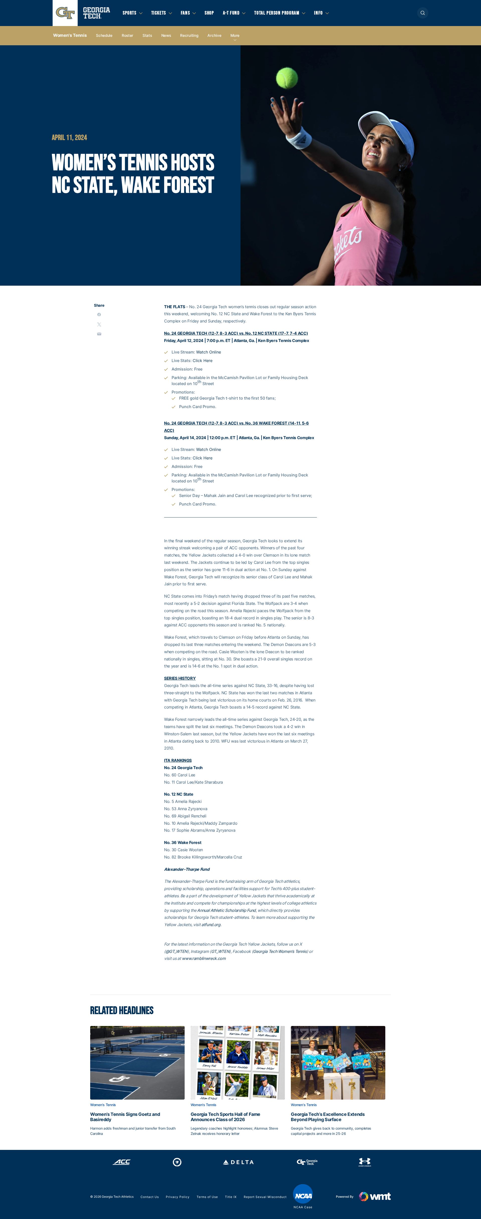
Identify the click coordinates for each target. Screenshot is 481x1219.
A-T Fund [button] (231, 13)
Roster (127, 35)
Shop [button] (209, 13)
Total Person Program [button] (276, 13)
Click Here (202, 360)
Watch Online (208, 352)
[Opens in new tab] (121, 1162)
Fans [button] (185, 13)
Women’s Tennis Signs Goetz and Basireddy (125, 1117)
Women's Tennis (70, 35)
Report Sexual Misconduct (265, 1197)
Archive (214, 35)
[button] (422, 13)
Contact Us (150, 1197)
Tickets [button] (158, 13)
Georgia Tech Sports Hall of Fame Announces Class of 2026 (225, 1117)
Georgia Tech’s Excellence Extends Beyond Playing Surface (328, 1117)
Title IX (231, 1197)
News (166, 35)
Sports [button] (130, 13)
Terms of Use (207, 1197)
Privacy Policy (178, 1197)
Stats (147, 35)
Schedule (104, 35)
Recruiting (189, 35)
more (234, 35)
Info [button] (318, 13)
